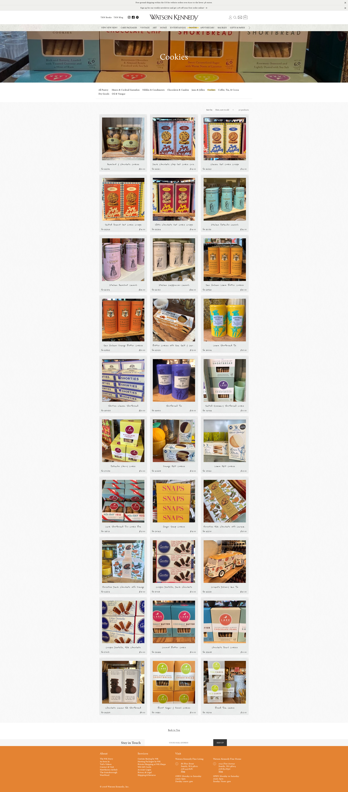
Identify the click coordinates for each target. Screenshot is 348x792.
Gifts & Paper (237, 27)
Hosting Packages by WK (149, 761)
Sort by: (209, 110)
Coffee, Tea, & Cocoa (228, 90)
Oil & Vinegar (118, 93)
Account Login (144, 769)
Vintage (145, 27)
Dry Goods (104, 93)
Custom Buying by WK (148, 759)
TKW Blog (118, 17)
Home (163, 27)
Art (155, 27)
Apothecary (207, 27)
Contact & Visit (107, 767)
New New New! (109, 27)
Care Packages (129, 27)
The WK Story (106, 759)
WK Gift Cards (144, 767)
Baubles (222, 27)
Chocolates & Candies (178, 90)
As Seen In (105, 761)
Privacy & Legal (145, 772)
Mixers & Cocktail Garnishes (126, 90)
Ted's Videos (105, 764)
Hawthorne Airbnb (109, 769)
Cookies (211, 90)
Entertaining (178, 27)
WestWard (104, 775)
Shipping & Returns (147, 775)
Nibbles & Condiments (153, 90)
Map (183, 771)
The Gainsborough (108, 772)
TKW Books (106, 17)
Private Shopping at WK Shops (152, 764)
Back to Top (174, 730)
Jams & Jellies (198, 90)
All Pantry (103, 90)
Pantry (193, 27)
